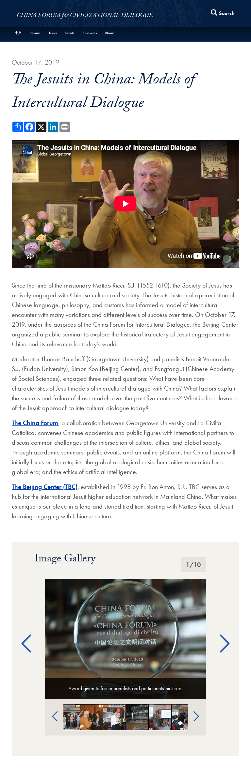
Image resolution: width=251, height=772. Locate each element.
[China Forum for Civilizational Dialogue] (85, 15)
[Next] (221, 635)
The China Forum (35, 423)
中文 (18, 33)
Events (69, 33)
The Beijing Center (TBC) (44, 486)
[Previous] (24, 635)
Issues (53, 33)
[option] (125, 639)
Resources (90, 33)
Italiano (35, 33)
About (109, 33)
